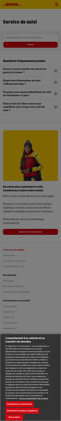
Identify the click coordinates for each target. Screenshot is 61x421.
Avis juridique (42, 398)
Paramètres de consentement (19, 404)
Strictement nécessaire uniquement (22, 411)
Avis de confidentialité (28, 398)
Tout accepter (14, 417)
